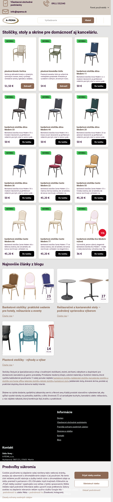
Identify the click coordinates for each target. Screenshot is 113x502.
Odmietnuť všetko (91, 483)
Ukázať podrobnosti (91, 490)
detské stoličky (46, 381)
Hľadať (88, 20)
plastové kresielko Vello (52, 71)
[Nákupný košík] (100, 20)
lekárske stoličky (32, 381)
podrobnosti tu (10, 492)
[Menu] (107, 20)
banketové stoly (61, 381)
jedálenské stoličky (79, 378)
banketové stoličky (61, 378)
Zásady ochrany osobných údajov (17, 497)
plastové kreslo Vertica (15, 71)
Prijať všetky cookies (91, 475)
